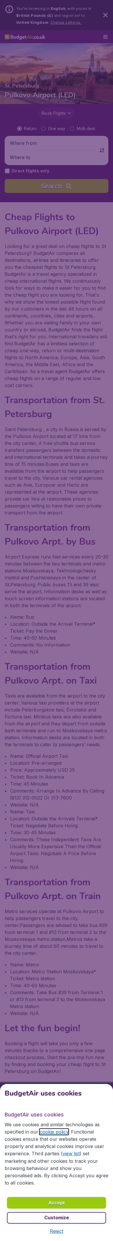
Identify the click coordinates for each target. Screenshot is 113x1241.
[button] (56, 1231)
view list (71, 1153)
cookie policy (54, 1132)
